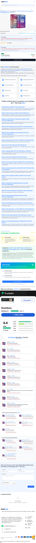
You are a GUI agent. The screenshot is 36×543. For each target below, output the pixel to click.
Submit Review (31, 486)
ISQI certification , (22, 33)
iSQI (35, 31)
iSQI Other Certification (31, 33)
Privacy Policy (27, 541)
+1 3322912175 (7, 529)
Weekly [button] (25, 337)
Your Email (20, 469)
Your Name (3, 469)
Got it (1, 542)
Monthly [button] (19, 337)
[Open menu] (34, 1)
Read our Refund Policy (18, 281)
